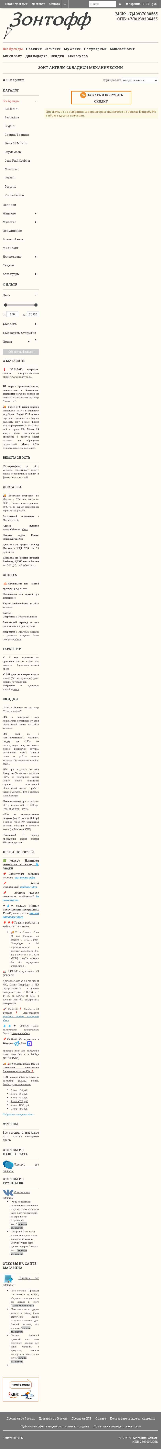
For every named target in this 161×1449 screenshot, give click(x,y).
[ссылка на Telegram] (16, 1043)
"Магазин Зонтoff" (145, 1438)
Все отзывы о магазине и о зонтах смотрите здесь (21, 1136)
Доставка (38, 4)
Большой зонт (122, 49)
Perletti (10, 186)
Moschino (11, 169)
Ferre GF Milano (16, 143)
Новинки (34, 49)
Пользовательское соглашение (132, 1418)
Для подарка (36, 56)
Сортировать (112, 80)
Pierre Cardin (14, 195)
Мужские (72, 49)
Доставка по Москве (53, 1418)
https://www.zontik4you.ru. (17, 376)
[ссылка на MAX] (29, 1043)
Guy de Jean (13, 152)
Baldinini (12, 109)
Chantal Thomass (17, 134)
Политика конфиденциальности (117, 1426)
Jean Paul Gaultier (17, 160)
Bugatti (10, 126)
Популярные (95, 49)
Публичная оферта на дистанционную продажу (55, 1426)
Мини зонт (12, 56)
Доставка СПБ (81, 1418)
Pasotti (10, 178)
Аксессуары (78, 56)
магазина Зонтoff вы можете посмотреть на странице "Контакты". (21, 397)
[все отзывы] (21, 1389)
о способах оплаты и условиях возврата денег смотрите (21, 635)
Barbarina (12, 117)
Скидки (57, 56)
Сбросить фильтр (20, 352)
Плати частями (16, 4)
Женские (53, 49)
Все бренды (13, 49)
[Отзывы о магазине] (8, 1164)
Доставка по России (20, 1418)
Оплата (54, 4)
